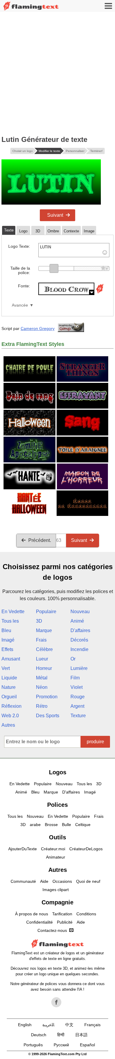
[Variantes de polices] (100, 293)
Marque (44, 630)
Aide (44, 881)
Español (87, 1044)
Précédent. (39, 540)
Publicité (65, 922)
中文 (69, 1024)
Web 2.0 (10, 715)
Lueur (42, 658)
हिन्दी (60, 1034)
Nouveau (80, 611)
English (25, 1024)
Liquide (9, 677)
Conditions (86, 913)
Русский (61, 1044)
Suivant (55, 215)
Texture (78, 715)
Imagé (7, 639)
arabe (35, 824)
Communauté (23, 881)
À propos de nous (31, 913)
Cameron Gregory (38, 328)
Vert (5, 668)
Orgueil (9, 696)
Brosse (51, 824)
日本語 (81, 1034)
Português (33, 1044)
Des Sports (47, 715)
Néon (41, 687)
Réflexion (11, 706)
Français (92, 1024)
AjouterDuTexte (22, 848)
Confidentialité (39, 922)
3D (39, 621)
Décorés (79, 639)
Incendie (79, 649)
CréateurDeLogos (86, 848)
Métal (41, 677)
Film (75, 677)
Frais (41, 639)
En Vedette (12, 611)
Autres (8, 725)
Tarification (62, 913)
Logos (57, 772)
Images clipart (55, 889)
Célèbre (44, 649)
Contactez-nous (52, 930)
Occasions (62, 881)
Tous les (10, 621)
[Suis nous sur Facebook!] (56, 1002)
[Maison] (31, 6)
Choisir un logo (22, 151)
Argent (77, 706)
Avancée (20, 305)
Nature (8, 687)
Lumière (79, 668)
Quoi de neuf (88, 881)
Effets (7, 649)
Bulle (66, 824)
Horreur (44, 668)
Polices (57, 804)
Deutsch (38, 1034)
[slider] (54, 268)
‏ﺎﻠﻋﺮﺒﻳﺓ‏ (48, 1024)
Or (72, 658)
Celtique (83, 824)
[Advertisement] (57, 72)
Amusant (10, 658)
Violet (76, 687)
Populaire (46, 611)
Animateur (55, 857)
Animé (77, 621)
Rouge (77, 696)
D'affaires (80, 630)
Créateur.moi (53, 848)
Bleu (6, 630)
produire (95, 741)
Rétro (41, 706)
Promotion (47, 696)
